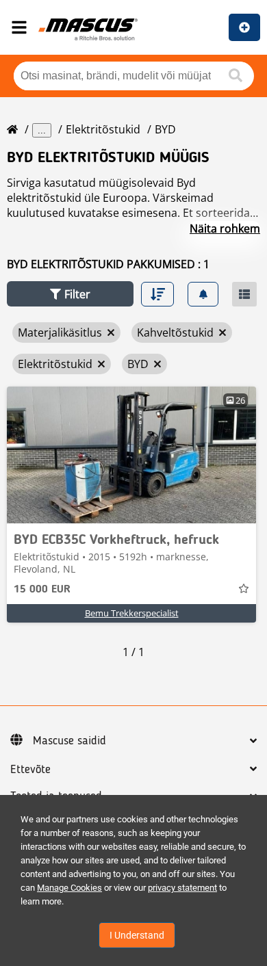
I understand (137, 935)
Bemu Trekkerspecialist (132, 613)
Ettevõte (30, 769)
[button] (70, 293)
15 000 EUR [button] (42, 589)
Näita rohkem (225, 228)
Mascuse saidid (69, 741)
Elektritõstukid (103, 129)
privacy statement (182, 888)
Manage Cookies (69, 888)
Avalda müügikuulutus (244, 27)
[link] (131, 455)
